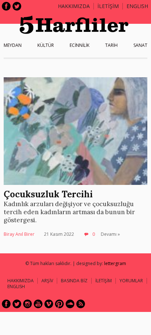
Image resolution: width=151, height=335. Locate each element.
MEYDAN (13, 45)
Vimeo (48, 303)
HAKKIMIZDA (20, 281)
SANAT (140, 45)
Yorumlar (131, 281)
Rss (80, 303)
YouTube (38, 303)
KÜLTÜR (45, 45)
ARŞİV (47, 281)
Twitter (16, 6)
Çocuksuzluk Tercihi (48, 194)
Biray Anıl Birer (19, 234)
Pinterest (59, 303)
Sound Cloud (70, 303)
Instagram (27, 303)
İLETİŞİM (108, 6)
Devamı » (110, 234)
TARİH (111, 45)
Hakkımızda (74, 6)
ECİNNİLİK (79, 45)
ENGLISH (137, 6)
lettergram (115, 263)
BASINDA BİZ (74, 281)
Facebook (6, 6)
